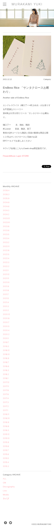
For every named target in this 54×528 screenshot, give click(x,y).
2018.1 (5, 378)
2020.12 (6, 314)
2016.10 (6, 418)
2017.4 (6, 398)
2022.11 (6, 246)
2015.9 (6, 442)
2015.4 (6, 462)
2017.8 (6, 390)
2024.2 (6, 214)
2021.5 (6, 298)
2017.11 (6, 386)
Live (5, 490)
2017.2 (6, 406)
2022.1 (6, 270)
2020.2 (6, 334)
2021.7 (6, 294)
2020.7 (6, 322)
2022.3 (6, 262)
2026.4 (6, 190)
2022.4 (6, 258)
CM (4, 482)
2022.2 (6, 266)
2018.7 (6, 362)
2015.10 (6, 438)
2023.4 (6, 238)
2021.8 (6, 290)
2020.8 (6, 318)
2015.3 (6, 466)
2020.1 (6, 338)
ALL (4, 478)
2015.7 (6, 450)
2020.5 (6, 326)
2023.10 (6, 222)
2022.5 (6, 254)
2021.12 (6, 274)
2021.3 (6, 306)
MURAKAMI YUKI (27, 4)
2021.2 (6, 310)
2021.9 (6, 286)
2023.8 (6, 226)
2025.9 (6, 198)
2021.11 (6, 278)
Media (6, 494)
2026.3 (6, 194)
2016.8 (6, 426)
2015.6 (6, 454)
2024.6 (6, 206)
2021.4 (6, 302)
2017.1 (5, 410)
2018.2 (6, 374)
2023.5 (6, 234)
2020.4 (6, 330)
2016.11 (6, 414)
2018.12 (6, 350)
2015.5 (6, 458)
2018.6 (6, 366)
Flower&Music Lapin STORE (16, 156)
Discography (9, 486)
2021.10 (6, 282)
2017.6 (6, 394)
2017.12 (6, 382)
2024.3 (6, 210)
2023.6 (6, 230)
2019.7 (6, 342)
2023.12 (6, 218)
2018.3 (6, 370)
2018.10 (6, 354)
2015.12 (6, 434)
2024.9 (6, 202)
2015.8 (6, 446)
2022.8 (6, 250)
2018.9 (6, 358)
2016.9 (6, 422)
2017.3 (6, 402)
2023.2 (6, 242)
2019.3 (6, 346)
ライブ (6, 498)
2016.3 (6, 430)
